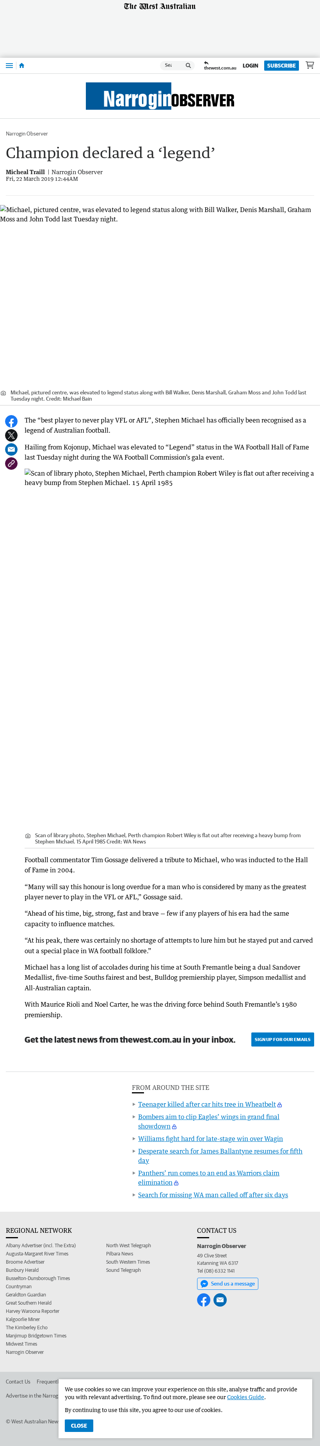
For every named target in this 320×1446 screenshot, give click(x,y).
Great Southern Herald (29, 1303)
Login (250, 65)
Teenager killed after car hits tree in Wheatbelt (207, 1104)
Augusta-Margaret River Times (37, 1254)
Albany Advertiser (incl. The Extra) (41, 1245)
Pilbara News (119, 1254)
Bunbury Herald (22, 1270)
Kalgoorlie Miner (23, 1319)
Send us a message (233, 1283)
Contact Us (18, 1381)
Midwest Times (21, 1344)
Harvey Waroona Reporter (32, 1311)
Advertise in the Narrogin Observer (45, 1396)
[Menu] (9, 65)
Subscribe (281, 65)
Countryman (19, 1286)
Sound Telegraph (123, 1270)
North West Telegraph (128, 1245)
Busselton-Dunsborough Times (38, 1278)
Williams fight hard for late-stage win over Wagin (210, 1139)
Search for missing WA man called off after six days (213, 1195)
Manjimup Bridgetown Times (36, 1336)
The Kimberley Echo (27, 1327)
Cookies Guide (245, 1397)
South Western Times (128, 1262)
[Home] (21, 65)
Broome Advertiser (25, 1262)
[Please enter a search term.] (188, 65)
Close (79, 1426)
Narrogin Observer (27, 133)
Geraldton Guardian (26, 1295)
